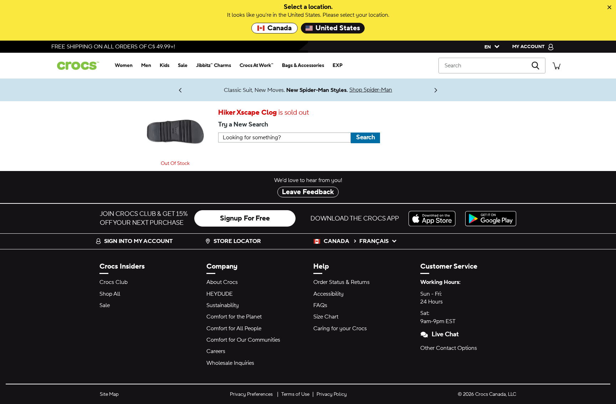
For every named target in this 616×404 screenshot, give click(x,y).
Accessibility (328, 293)
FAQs (320, 305)
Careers (215, 351)
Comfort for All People (233, 328)
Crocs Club (113, 282)
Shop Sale (158, 86)
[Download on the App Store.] (434, 218)
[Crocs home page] (81, 65)
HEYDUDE (219, 293)
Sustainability (222, 305)
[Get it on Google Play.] (490, 218)
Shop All (109, 293)
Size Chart (325, 316)
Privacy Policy (332, 394)
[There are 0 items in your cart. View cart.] (556, 65)
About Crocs (222, 282)
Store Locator (237, 241)
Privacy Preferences (251, 394)
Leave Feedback (308, 192)
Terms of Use (295, 394)
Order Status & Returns (341, 282)
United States (337, 28)
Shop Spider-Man (370, 89)
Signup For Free (245, 218)
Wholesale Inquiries (230, 363)
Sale (104, 305)
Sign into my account (138, 241)
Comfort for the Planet (234, 316)
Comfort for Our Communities (243, 339)
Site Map (109, 394)
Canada (279, 28)
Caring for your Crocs (340, 328)
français (374, 241)
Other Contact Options (448, 348)
